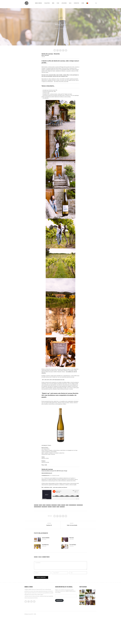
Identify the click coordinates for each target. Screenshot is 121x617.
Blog (70, 3)
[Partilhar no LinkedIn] (60, 50)
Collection (47, 3)
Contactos (76, 3)
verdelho (49, 506)
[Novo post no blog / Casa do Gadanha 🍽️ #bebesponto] (81, 591)
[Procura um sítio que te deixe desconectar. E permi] (92, 602)
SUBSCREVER (59, 600)
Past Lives (71, 537)
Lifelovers (64, 3)
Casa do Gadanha (45, 537)
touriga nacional (37, 506)
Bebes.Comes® (38, 3)
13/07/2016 (57, 28)
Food (58, 3)
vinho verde (62, 506)
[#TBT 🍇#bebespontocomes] (87, 591)
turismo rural (44, 506)
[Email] (66, 50)
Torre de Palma (72, 544)
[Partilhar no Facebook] (55, 50)
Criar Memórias (45, 544)
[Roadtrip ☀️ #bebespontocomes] (81, 597)
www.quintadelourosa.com (47, 473)
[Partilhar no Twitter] (58, 50)
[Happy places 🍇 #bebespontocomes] (87, 597)
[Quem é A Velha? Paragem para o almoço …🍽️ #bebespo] (81, 602)
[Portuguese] (87, 3)
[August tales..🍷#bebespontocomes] (92, 591)
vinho (58, 506)
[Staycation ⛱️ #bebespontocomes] (92, 597)
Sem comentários (63, 28)
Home (82, 3)
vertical (54, 506)
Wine (53, 3)
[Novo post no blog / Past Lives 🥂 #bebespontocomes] (87, 602)
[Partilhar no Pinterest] (63, 50)
